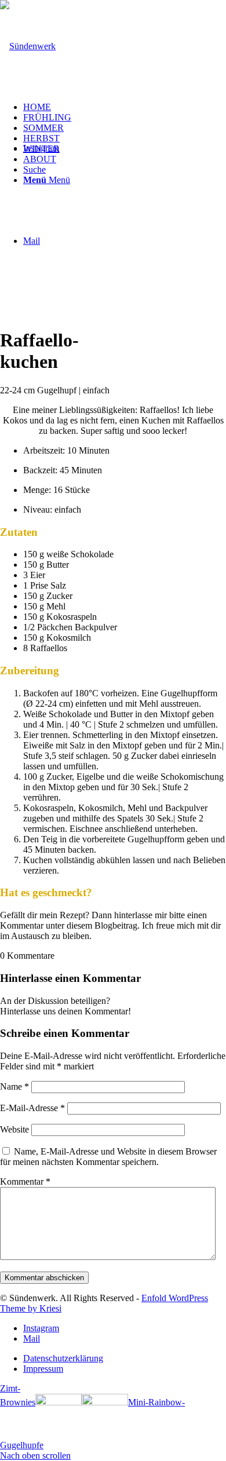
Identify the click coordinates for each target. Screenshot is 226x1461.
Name (14, 1086)
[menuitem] (124, 107)
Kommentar (25, 1181)
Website (14, 1129)
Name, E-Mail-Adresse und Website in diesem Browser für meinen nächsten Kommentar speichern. (108, 1156)
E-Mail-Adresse (32, 1108)
